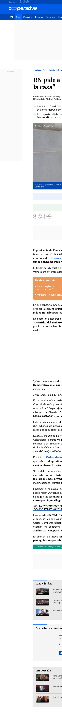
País (18, 17)
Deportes (39, 17)
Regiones (50, 17)
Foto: (37, 126)
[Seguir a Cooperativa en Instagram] (27, 2)
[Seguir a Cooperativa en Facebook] (20, 2)
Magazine (27, 17)
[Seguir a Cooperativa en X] (24, 2)
